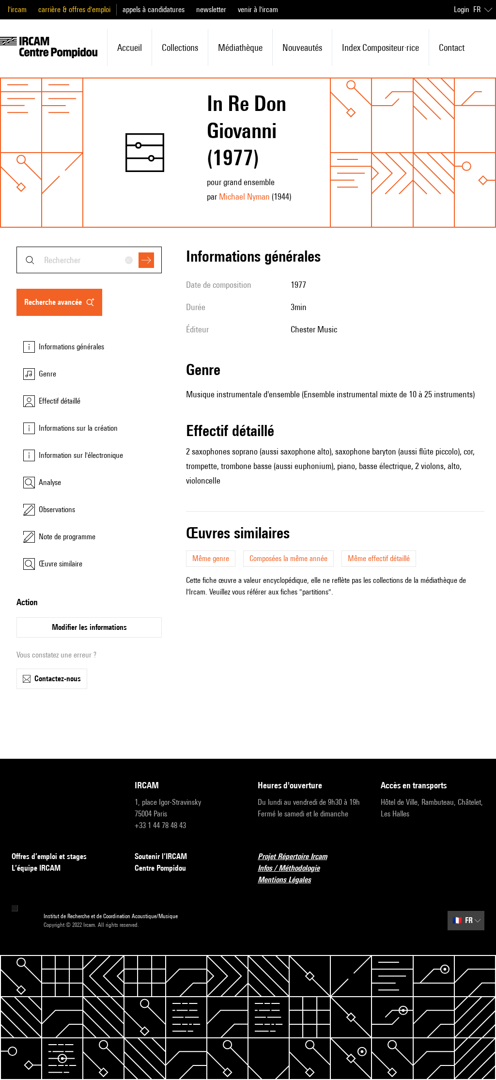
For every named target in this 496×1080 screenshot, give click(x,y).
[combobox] (89, 260)
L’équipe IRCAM (36, 868)
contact (452, 47)
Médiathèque (240, 47)
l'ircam (17, 9)
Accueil (129, 47)
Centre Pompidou (160, 868)
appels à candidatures (154, 9)
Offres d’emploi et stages (49, 856)
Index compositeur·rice (380, 47)
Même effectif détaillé (379, 558)
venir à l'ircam (258, 9)
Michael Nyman (244, 196)
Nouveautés (302, 47)
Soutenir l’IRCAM (161, 856)
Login (461, 9)
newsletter (211, 9)
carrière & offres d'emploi (74, 9)
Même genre (210, 558)
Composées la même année (288, 558)
